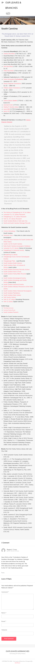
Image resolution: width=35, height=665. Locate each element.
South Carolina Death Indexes (13, 263)
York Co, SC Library (9, 299)
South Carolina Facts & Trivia (12, 272)
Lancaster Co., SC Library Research (14, 215)
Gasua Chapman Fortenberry (12, 84)
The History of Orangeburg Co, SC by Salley (17, 212)
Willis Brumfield (9, 71)
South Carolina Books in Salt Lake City (15, 221)
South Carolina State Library (12, 295)
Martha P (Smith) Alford (11, 107)
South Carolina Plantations (12, 293)
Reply (2, 573)
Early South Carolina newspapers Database (17, 246)
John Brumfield (8, 66)
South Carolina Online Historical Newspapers (17, 291)
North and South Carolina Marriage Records (17, 223)
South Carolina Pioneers (11, 312)
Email (3, 621)
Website (4, 630)
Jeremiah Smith (8, 105)
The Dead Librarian (8, 308)
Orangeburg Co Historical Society (14, 250)
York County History (10, 297)
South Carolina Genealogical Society (15, 278)
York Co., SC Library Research (13, 219)
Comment (5, 592)
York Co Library (8, 302)
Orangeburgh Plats (9, 261)
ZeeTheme (17, 663)
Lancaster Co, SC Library (11, 248)
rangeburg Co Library (11, 255)
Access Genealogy (9, 231)
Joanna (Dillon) (10, 101)
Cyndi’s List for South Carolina (13, 244)
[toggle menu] (2, 2)
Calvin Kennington (13, 79)
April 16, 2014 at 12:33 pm (13, 551)
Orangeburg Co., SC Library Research (15, 217)
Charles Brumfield (9, 54)
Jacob (7, 109)
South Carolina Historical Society (14, 284)
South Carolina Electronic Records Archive (17, 270)
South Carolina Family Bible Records (15, 274)
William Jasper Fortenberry (12, 88)
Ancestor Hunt (8, 235)
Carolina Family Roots (9, 310)
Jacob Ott (6, 111)
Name (3, 613)
